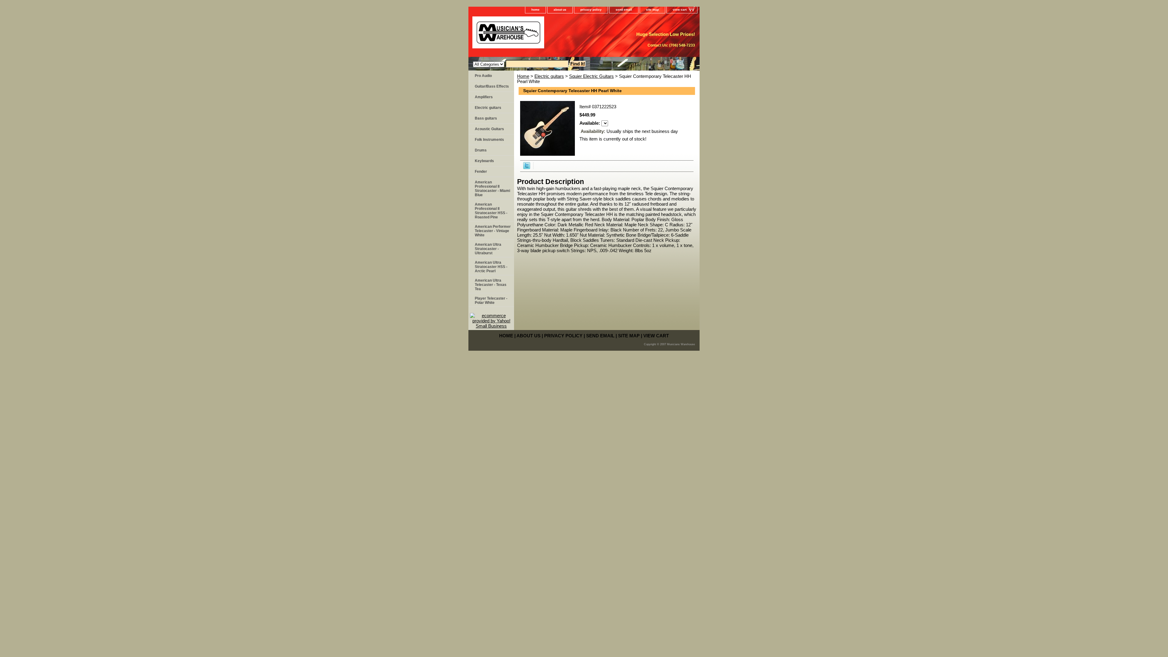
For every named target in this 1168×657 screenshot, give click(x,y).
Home (523, 76)
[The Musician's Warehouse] (544, 34)
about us (560, 9)
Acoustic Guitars (489, 129)
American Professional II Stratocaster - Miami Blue (492, 188)
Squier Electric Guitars (591, 76)
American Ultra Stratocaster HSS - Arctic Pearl (491, 266)
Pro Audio (483, 76)
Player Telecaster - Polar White (491, 300)
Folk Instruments (489, 139)
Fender (481, 171)
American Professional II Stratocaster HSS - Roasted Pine (491, 210)
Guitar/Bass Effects (492, 86)
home (535, 9)
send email (624, 9)
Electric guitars (549, 76)
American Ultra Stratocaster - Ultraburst (488, 248)
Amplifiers (484, 97)
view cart (680, 9)
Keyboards (484, 161)
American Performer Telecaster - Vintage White (493, 230)
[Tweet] (526, 167)
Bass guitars (486, 118)
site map (652, 9)
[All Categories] (520, 63)
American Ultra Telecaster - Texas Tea (490, 284)
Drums (481, 150)
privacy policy (591, 9)
